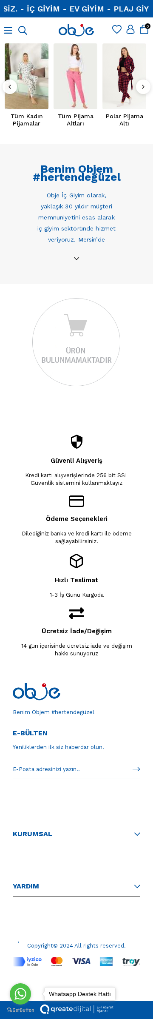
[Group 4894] (76, 962)
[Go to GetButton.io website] (20, 1010)
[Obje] (36, 691)
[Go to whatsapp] (20, 994)
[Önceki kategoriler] (10, 87)
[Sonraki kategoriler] (143, 87)
